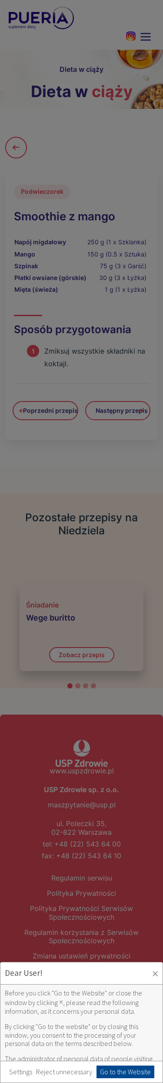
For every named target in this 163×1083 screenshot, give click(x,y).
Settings (20, 1072)
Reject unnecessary (64, 1072)
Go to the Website (125, 1071)
